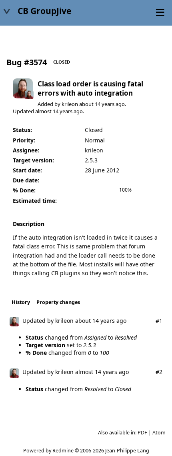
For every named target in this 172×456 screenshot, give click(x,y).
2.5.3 (91, 160)
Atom (159, 432)
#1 (159, 320)
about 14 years (96, 104)
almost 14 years (53, 111)
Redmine (63, 450)
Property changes (58, 302)
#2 (159, 372)
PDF (142, 432)
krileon (70, 104)
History (21, 302)
